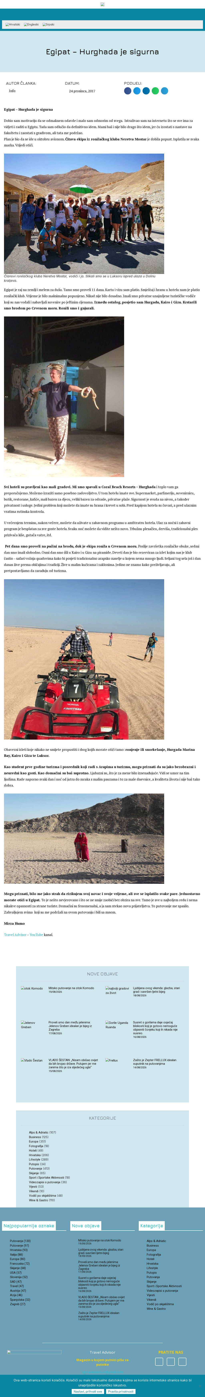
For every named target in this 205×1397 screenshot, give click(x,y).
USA (16, 1272)
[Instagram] (171, 1362)
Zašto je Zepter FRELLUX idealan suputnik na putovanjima (154, 1061)
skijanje (18, 1268)
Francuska (20, 1263)
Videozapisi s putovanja (44, 1182)
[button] (200, 13)
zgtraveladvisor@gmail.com (102, 1372)
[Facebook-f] (159, 1362)
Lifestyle (34, 1159)
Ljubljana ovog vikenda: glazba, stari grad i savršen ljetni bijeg (156, 990)
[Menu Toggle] (102, 18)
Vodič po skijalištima (42, 1195)
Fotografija (36, 1146)
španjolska (20, 1300)
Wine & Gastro (38, 1200)
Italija (16, 1254)
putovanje (19, 1245)
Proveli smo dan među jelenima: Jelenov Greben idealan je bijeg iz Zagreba (70, 1026)
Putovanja (35, 1168)
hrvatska (19, 1250)
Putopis (34, 1164)
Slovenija (19, 1277)
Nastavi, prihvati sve (88, 1391)
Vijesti (33, 1186)
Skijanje (34, 1173)
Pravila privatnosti (121, 1391)
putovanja (20, 1241)
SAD (16, 1281)
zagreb (17, 1304)
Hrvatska (35, 1155)
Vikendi (33, 1191)
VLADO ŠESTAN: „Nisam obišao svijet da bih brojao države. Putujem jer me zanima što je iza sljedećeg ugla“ (73, 1063)
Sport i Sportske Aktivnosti (46, 1177)
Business (35, 1137)
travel (17, 1286)
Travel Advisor (15, 934)
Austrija (18, 1291)
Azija (16, 1295)
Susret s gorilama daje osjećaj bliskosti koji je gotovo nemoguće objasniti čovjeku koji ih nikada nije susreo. (155, 1028)
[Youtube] (182, 1362)
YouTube (37, 934)
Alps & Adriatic (38, 1132)
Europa (33, 1141)
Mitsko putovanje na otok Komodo (71, 988)
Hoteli (33, 1150)
